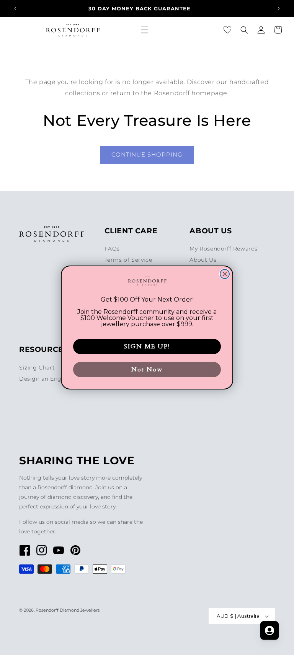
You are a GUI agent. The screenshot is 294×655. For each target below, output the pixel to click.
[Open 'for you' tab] (269, 630)
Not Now (147, 369)
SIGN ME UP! (147, 346)
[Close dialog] (224, 274)
